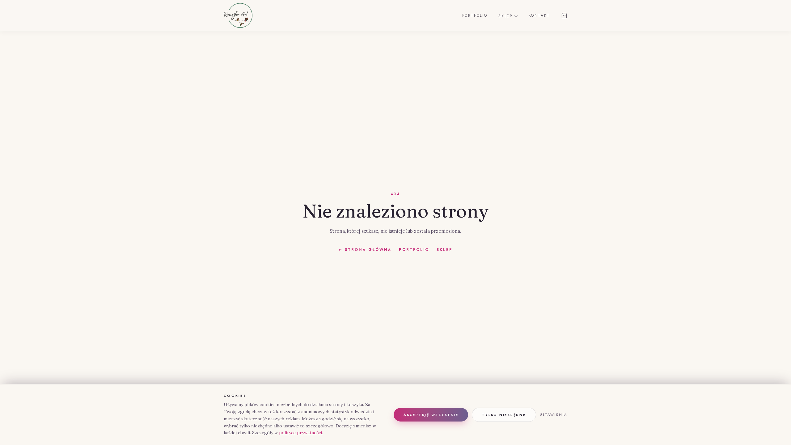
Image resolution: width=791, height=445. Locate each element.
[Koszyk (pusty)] (564, 15)
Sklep (505, 16)
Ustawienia (554, 414)
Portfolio (475, 15)
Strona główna (364, 249)
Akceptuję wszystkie (431, 414)
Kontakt (539, 15)
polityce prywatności (300, 432)
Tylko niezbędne (504, 414)
